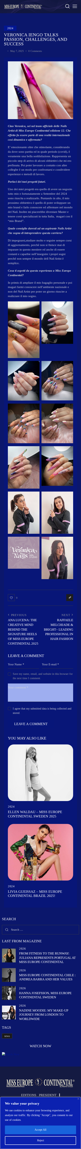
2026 (22, 948)
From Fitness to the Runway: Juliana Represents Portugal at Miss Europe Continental (47, 958)
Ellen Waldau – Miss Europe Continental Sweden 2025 (35, 814)
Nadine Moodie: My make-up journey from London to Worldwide (43, 1015)
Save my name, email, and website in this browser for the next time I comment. (43, 676)
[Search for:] (40, 929)
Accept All (40, 1129)
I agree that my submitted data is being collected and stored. (42, 710)
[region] (40, 1123)
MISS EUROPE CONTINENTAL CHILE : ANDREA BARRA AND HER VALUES (47, 977)
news (7, 1036)
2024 (10, 28)
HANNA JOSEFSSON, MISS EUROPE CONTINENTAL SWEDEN (45, 995)
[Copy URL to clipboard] (69, 597)
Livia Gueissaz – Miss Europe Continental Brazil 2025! (35, 894)
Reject (40, 1140)
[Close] (78, 1099)
